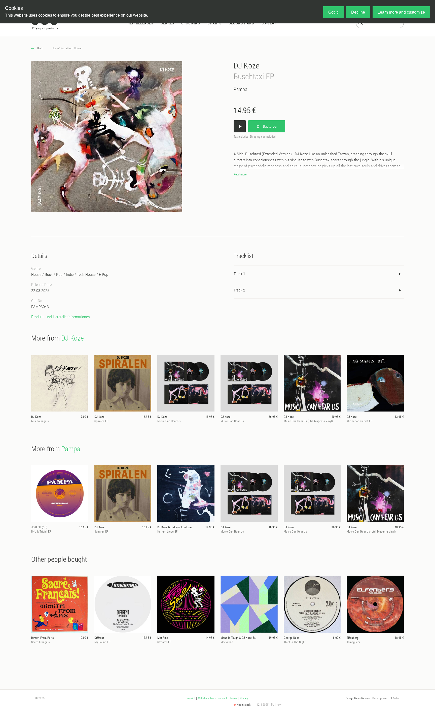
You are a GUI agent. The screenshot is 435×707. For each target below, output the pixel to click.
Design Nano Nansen (357, 698)
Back (40, 48)
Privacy (244, 698)
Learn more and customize (401, 12)
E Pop (103, 274)
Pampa (240, 89)
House (63, 48)
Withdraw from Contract (212, 698)
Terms (233, 698)
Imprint (191, 698)
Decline (358, 12)
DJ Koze (247, 65)
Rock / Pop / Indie (59, 274)
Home (55, 48)
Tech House (74, 48)
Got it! (333, 12)
